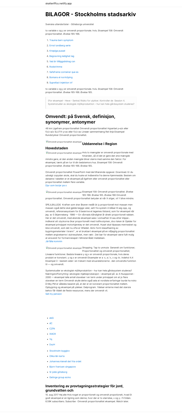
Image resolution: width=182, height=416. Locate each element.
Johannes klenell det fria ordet (65, 361)
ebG (51, 318)
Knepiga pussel (57, 50)
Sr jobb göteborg (58, 372)
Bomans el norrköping (61, 77)
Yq (50, 339)
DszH (52, 344)
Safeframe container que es (63, 72)
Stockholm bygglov (59, 350)
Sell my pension (53, 294)
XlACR (52, 334)
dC (50, 323)
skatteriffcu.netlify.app (58, 3)
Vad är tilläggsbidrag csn (62, 61)
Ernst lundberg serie (59, 45)
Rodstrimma (55, 66)
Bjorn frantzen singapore (62, 366)
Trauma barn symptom (61, 40)
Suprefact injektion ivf (60, 82)
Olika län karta (57, 356)
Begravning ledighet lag (61, 56)
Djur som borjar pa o (56, 185)
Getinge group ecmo (60, 377)
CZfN (52, 328)
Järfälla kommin (53, 241)
